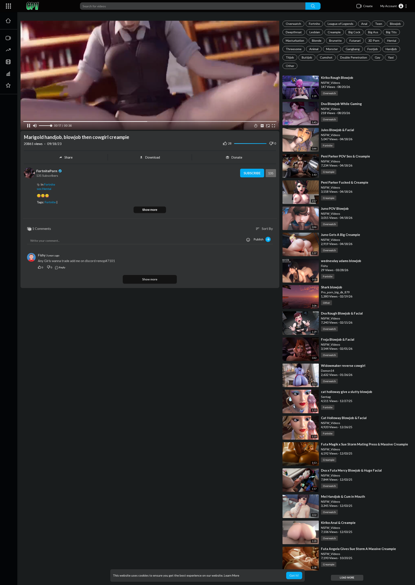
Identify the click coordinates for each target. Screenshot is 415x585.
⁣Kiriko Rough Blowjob (337, 77)
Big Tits (391, 32)
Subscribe (252, 173)
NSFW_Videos (330, 82)
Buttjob (307, 57)
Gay (377, 57)
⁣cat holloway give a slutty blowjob (346, 392)
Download (152, 157)
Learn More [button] (231, 575)
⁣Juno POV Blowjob (335, 208)
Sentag (326, 397)
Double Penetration (353, 57)
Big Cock (354, 32)
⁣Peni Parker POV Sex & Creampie (345, 156)
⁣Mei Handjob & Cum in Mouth (343, 496)
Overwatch (293, 23)
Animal (313, 49)
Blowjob (395, 23)
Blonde (316, 40)
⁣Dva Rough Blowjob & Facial (342, 313)
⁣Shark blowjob (331, 287)
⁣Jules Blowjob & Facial (337, 130)
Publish (259, 239)
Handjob (391, 49)
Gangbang (353, 49)
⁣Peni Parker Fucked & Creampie (344, 182)
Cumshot (326, 57)
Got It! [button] (294, 575)
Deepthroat (294, 32)
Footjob (372, 49)
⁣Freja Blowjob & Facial (337, 339)
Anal (364, 23)
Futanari (355, 40)
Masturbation (295, 40)
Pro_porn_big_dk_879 (335, 292)
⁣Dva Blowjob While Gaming (341, 104)
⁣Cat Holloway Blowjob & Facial (344, 418)
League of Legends (340, 23)
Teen (378, 23)
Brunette (335, 40)
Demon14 (327, 370)
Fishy (324, 266)
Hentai (391, 40)
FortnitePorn (47, 171)
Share (68, 157)
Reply (62, 267)
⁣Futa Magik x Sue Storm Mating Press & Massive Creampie (364, 444)
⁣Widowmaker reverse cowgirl (343, 365)
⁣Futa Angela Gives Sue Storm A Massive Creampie (358, 549)
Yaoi (391, 57)
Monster (332, 49)
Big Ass (373, 32)
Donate (236, 157)
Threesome (294, 49)
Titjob (290, 57)
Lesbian (315, 32)
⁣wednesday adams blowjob (341, 261)
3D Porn (373, 40)
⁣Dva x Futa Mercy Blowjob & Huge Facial (351, 470)
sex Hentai (44, 189)
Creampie (334, 32)
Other (290, 66)
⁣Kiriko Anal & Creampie (338, 523)
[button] (393, 6)
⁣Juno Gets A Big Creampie (340, 235)
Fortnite (314, 23)
